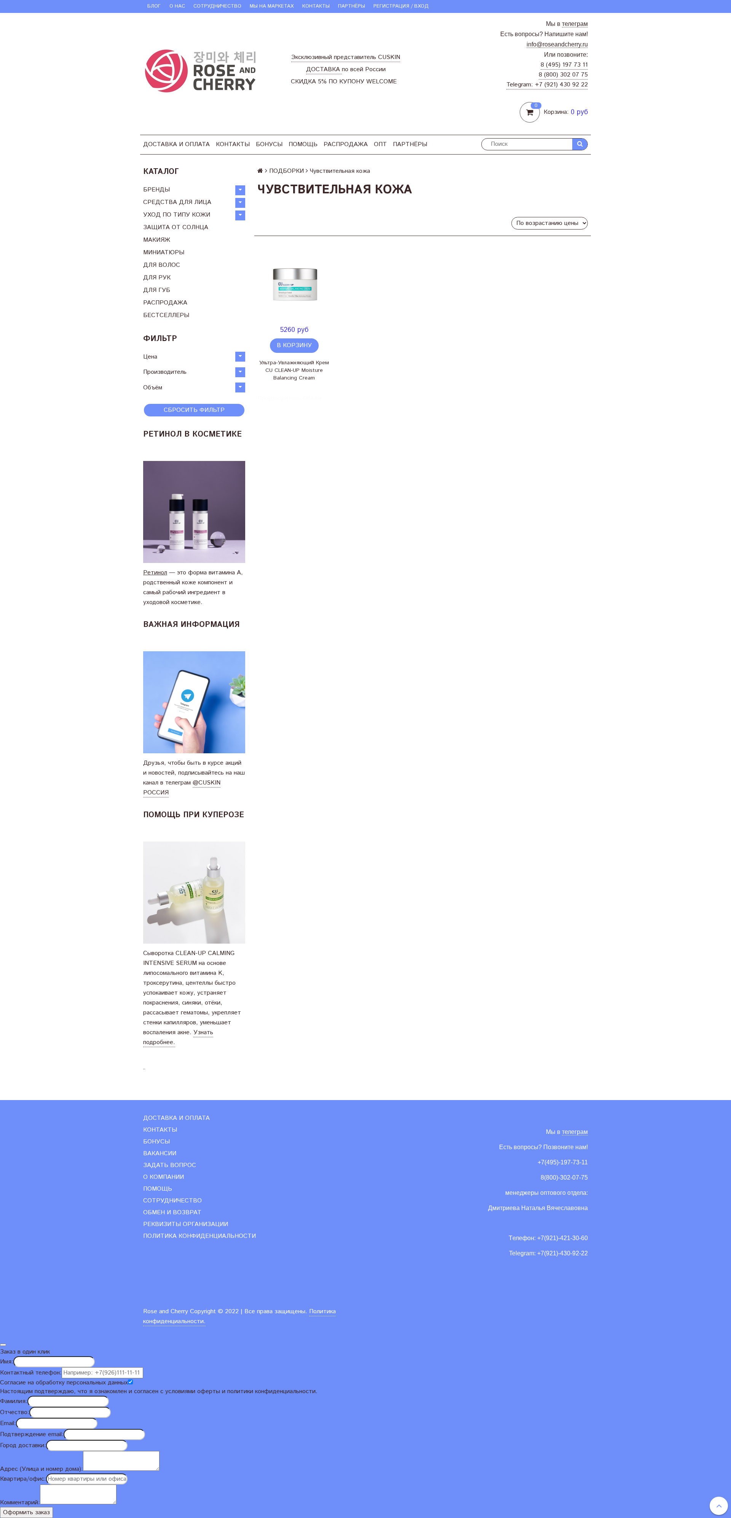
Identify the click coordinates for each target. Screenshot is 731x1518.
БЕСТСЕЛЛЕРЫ (166, 315)
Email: (8, 1423)
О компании (163, 1177)
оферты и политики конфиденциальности (256, 1391)
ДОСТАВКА (324, 69)
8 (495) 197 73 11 (564, 65)
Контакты (316, 6)
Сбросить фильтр (194, 410)
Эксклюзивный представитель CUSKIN (345, 57)
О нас (177, 6)
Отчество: (14, 1412)
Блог (154, 6)
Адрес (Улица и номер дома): (41, 1469)
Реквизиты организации (185, 1224)
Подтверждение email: (32, 1434)
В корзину (294, 345)
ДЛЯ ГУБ (156, 290)
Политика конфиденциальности (199, 1236)
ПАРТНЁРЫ (351, 6)
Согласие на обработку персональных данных (64, 1382)
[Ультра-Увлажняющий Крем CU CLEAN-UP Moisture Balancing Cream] (294, 285)
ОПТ (380, 144)
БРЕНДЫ (156, 189)
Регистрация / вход (401, 6)
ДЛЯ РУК (157, 277)
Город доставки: (23, 1445)
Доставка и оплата (176, 144)
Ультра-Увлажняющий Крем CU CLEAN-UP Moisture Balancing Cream (294, 370)
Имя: (6, 1361)
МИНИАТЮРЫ (163, 252)
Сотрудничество (217, 6)
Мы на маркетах (272, 6)
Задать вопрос (169, 1165)
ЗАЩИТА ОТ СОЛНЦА (175, 227)
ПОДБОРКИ (286, 171)
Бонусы (269, 144)
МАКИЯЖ (156, 240)
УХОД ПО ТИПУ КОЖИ (176, 214)
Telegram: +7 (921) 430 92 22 (547, 84)
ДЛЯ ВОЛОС (161, 265)
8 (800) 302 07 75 (563, 74)
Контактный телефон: (31, 1372)
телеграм (575, 24)
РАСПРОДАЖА (346, 144)
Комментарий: (20, 1502)
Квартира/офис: (23, 1479)
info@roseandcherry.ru (557, 44)
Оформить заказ (26, 1512)
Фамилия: (13, 1401)
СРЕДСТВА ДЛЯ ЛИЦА (177, 202)
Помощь (303, 144)
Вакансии (159, 1153)
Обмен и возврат (172, 1212)
